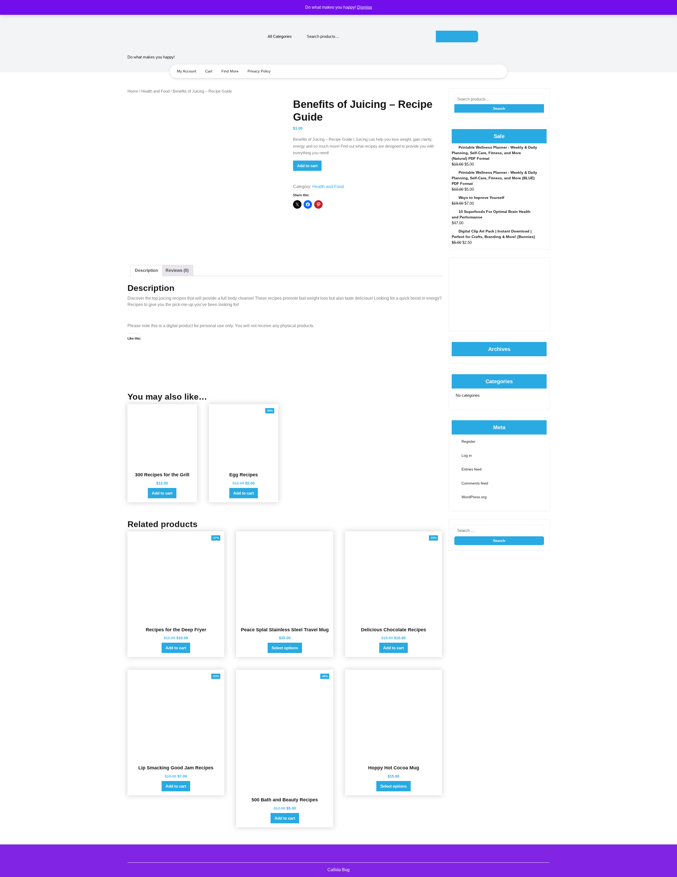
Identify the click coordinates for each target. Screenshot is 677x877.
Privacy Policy (259, 71)
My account (186, 71)
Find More (230, 71)
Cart (208, 71)
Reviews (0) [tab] (177, 270)
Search (457, 36)
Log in (466, 455)
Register (468, 441)
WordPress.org (474, 497)
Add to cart (307, 165)
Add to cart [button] (162, 493)
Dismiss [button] (364, 7)
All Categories (280, 36)
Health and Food (155, 91)
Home (132, 91)
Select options (285, 648)
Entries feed (471, 469)
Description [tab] (146, 270)
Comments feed (474, 483)
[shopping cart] (547, 36)
